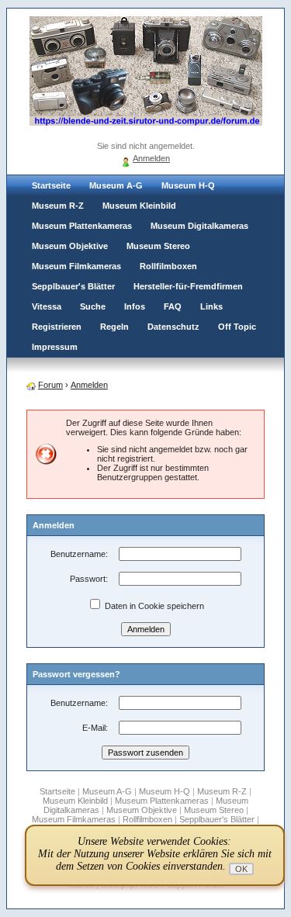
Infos (134, 306)
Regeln (114, 326)
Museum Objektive (70, 246)
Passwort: (89, 578)
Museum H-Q (188, 185)
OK (241, 869)
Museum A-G (116, 185)
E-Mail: (95, 727)
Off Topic (237, 326)
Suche (93, 306)
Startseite (51, 185)
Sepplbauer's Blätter (73, 286)
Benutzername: (79, 554)
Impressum (55, 346)
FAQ (173, 306)
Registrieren (56, 326)
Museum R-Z (58, 205)
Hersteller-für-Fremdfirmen (188, 286)
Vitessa (46, 306)
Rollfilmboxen (168, 266)
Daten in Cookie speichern (153, 606)
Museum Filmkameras (76, 266)
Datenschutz (173, 326)
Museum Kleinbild (139, 205)
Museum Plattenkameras (82, 225)
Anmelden (151, 158)
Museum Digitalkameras (199, 225)
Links (211, 306)
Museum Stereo (158, 246)
